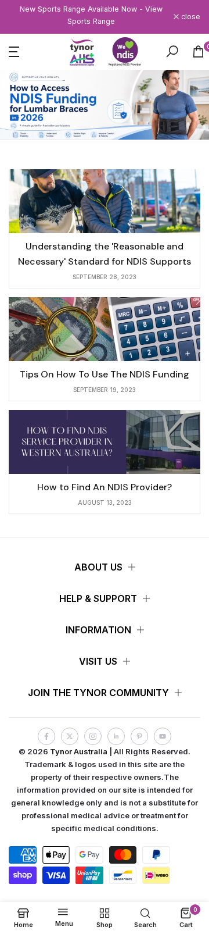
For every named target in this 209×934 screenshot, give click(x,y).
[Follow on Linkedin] (116, 736)
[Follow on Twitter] (69, 736)
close (189, 17)
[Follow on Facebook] (46, 736)
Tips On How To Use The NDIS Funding (104, 374)
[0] (198, 51)
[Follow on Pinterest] (139, 736)
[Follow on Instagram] (93, 736)
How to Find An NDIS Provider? (104, 487)
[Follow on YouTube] (162, 736)
